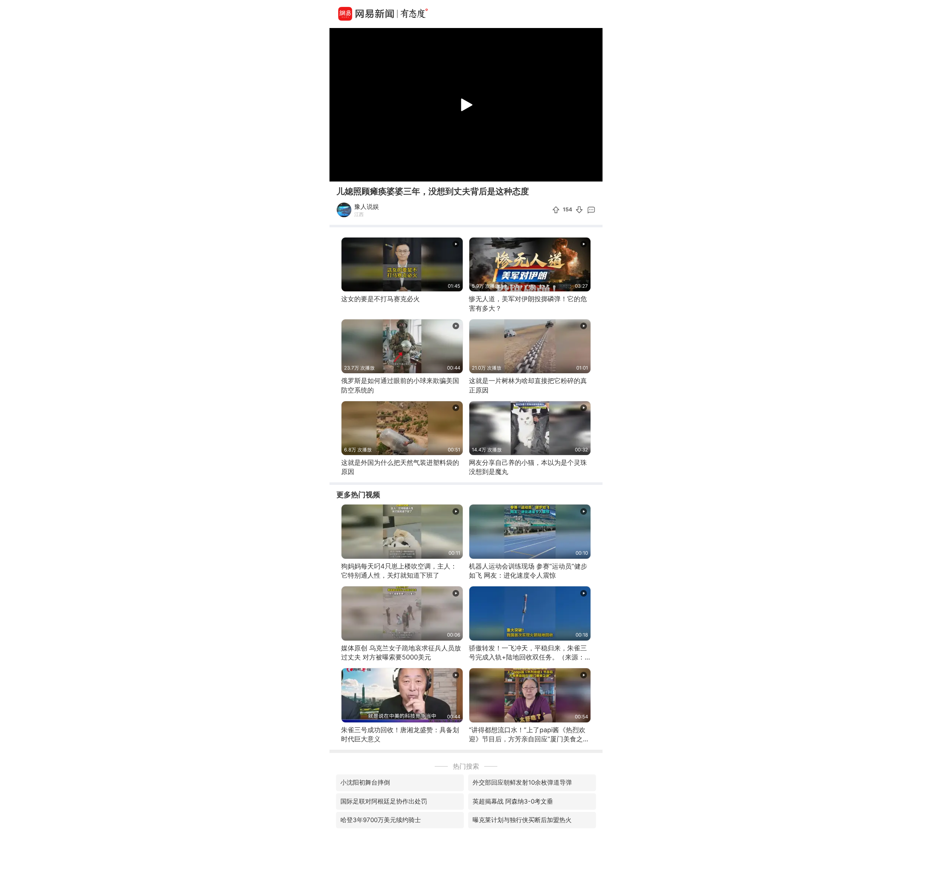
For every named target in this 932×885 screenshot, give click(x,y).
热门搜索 (466, 766)
